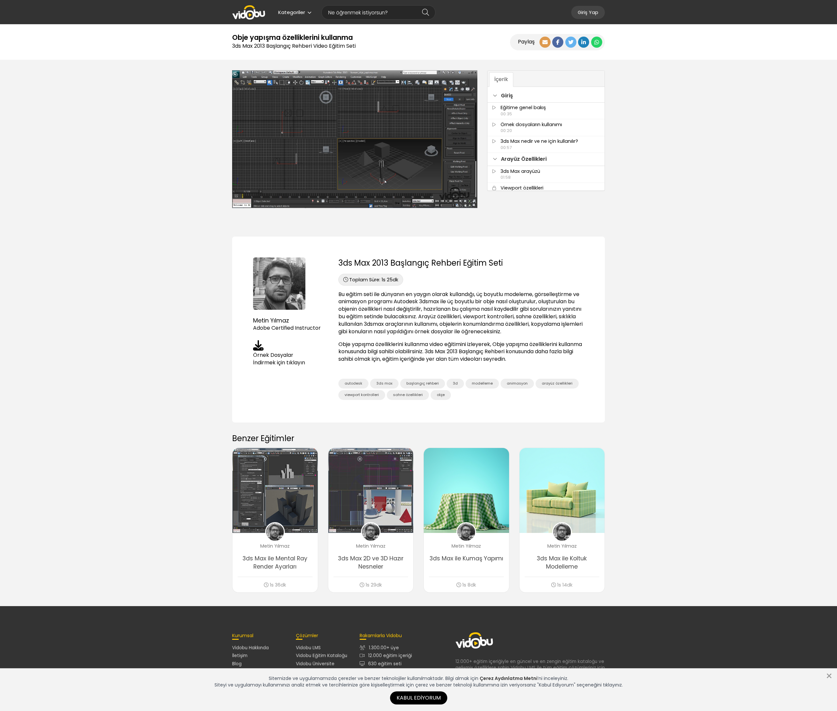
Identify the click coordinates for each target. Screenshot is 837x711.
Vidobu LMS (308, 648)
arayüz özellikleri (557, 383)
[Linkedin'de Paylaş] (583, 42)
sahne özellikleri (408, 394)
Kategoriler (291, 12)
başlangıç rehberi (422, 383)
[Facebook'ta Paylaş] (557, 42)
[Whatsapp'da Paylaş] (596, 42)
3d (455, 383)
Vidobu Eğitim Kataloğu (321, 656)
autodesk (353, 383)
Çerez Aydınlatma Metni (509, 678)
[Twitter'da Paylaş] (570, 42)
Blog (237, 664)
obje (441, 394)
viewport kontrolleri (362, 394)
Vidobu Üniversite (315, 664)
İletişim (240, 656)
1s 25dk (373, 279)
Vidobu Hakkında (250, 648)
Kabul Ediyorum (419, 698)
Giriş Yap (588, 12)
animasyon (517, 383)
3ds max (384, 383)
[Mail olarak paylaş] (545, 42)
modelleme (482, 383)
